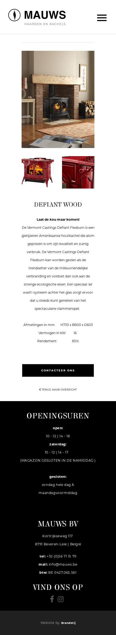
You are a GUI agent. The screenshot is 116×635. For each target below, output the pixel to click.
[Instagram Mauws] (62, 600)
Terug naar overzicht (59, 389)
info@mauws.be (63, 564)
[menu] (102, 17)
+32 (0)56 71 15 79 (61, 556)
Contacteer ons (58, 370)
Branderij (68, 623)
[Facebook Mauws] (54, 600)
